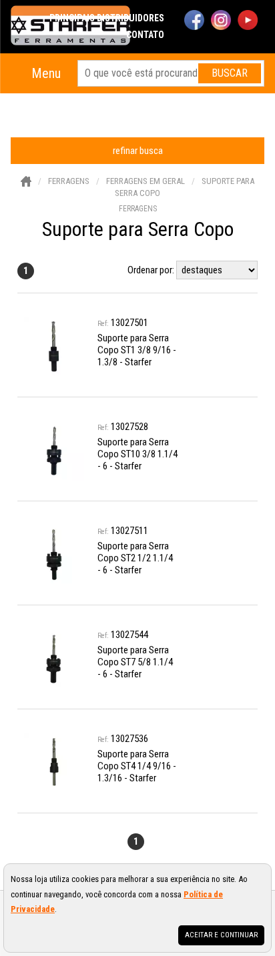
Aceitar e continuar (221, 935)
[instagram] (221, 21)
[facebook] (194, 21)
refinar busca (138, 151)
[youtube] (248, 21)
